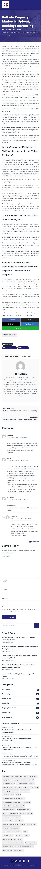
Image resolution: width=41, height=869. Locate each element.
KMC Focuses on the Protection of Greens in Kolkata (20, 756)
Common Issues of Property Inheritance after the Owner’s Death (19, 748)
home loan (22, 787)
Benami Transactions (22, 835)
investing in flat (8, 846)
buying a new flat (9, 783)
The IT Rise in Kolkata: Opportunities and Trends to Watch (16, 731)
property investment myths (11, 817)
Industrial (5, 703)
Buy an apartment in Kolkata (12, 776)
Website (4, 598)
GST (25, 831)
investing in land (30, 843)
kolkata (27, 802)
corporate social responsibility (12, 831)
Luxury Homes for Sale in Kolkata (13, 850)
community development (11, 828)
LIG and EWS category (17, 237)
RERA (18, 794)
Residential (6, 712)
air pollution (18, 839)
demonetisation (8, 794)
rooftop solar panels (23, 809)
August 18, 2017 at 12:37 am (16, 460)
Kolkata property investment (24, 846)
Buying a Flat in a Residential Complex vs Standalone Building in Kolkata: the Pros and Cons (19, 764)
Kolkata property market (11, 791)
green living (25, 791)
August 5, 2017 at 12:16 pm (15, 437)
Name (4, 581)
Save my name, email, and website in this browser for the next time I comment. (19, 611)
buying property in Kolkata (25, 783)
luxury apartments (26, 813)
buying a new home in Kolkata (24, 780)
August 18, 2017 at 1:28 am (15, 499)
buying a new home (30, 776)
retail (21, 843)
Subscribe (35, 542)
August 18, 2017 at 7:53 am (19, 518)
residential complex (9, 809)
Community (6, 694)
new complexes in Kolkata (11, 824)
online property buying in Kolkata (13, 820)
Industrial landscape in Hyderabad (13, 806)
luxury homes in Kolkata (29, 824)
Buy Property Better (9, 787)
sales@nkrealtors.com (18, 535)
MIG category (19, 239)
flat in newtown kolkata (10, 813)
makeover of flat (8, 835)
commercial (6, 689)
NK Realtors (20, 374)
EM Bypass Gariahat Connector (12, 802)
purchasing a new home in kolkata (13, 798)
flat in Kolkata (33, 787)
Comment (6, 556)
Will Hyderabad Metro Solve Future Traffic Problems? (21, 419)
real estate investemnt (10, 843)
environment (7, 839)
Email (4, 590)
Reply (25, 437)
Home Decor (6, 698)
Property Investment (13, 29)
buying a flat (7, 780)
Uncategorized (7, 717)
